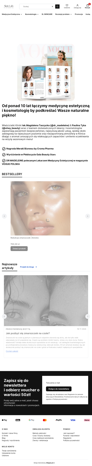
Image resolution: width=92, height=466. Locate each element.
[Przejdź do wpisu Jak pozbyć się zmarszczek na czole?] (46, 300)
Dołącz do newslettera (59, 389)
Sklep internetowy (43, 463)
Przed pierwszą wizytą (18, 329)
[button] (57, 6)
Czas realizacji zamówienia (43, 438)
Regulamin (67, 438)
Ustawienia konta (8, 453)
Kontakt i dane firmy (10, 433)
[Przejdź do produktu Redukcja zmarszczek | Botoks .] (40, 208)
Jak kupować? (69, 433)
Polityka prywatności (71, 440)
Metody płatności (39, 433)
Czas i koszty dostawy (41, 436)
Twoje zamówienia (9, 451)
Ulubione (5, 455)
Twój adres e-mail (53, 383)
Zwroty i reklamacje (40, 440)
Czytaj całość (12, 351)
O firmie (5, 436)
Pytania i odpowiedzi (71, 436)
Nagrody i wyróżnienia (11, 440)
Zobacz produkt (19, 249)
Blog (3, 438)
